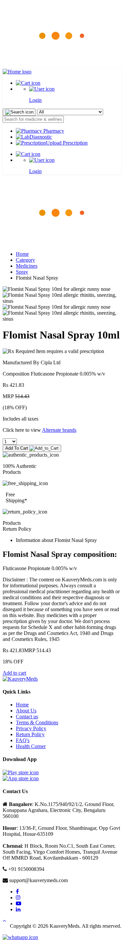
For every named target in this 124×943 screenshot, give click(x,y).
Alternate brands (59, 430)
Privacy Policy (31, 728)
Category (25, 260)
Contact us (27, 716)
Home (22, 254)
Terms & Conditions (37, 722)
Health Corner (31, 746)
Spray (22, 272)
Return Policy (30, 734)
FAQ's (22, 740)
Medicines (26, 266)
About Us (26, 710)
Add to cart (14, 673)
